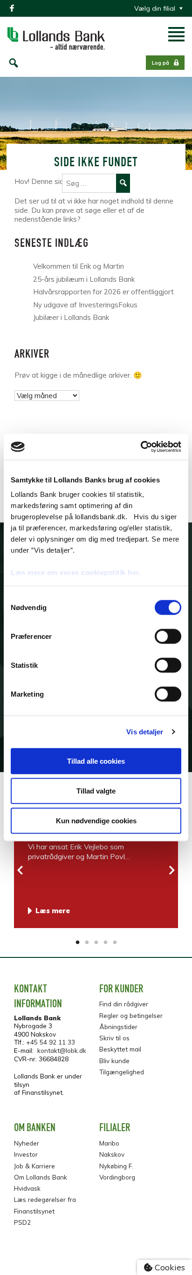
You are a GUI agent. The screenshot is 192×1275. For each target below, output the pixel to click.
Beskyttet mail (120, 1049)
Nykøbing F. (116, 1166)
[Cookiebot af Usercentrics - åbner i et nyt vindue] (140, 447)
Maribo (109, 1143)
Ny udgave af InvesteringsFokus (85, 304)
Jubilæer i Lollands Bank (73, 317)
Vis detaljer (144, 732)
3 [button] (96, 942)
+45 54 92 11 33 (50, 1042)
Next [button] (171, 870)
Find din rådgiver (123, 1004)
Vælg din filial (154, 8)
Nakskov (111, 1154)
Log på (160, 63)
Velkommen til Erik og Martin (78, 266)
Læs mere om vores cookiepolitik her (75, 572)
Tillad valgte (96, 790)
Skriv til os (114, 1038)
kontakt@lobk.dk (61, 1050)
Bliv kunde (114, 1061)
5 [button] (114, 942)
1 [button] (77, 942)
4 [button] (105, 942)
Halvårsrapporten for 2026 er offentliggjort (103, 291)
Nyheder (26, 1143)
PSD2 (22, 1222)
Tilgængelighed (121, 1072)
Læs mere (52, 910)
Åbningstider (118, 1027)
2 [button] (86, 942)
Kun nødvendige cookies (96, 820)
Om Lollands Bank (40, 1177)
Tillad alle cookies (96, 761)
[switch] (168, 636)
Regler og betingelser (131, 1015)
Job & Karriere (34, 1166)
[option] (96, 866)
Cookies (168, 1267)
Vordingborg (117, 1177)
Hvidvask (27, 1188)
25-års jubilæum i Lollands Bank (84, 279)
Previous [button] (20, 870)
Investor (26, 1154)
